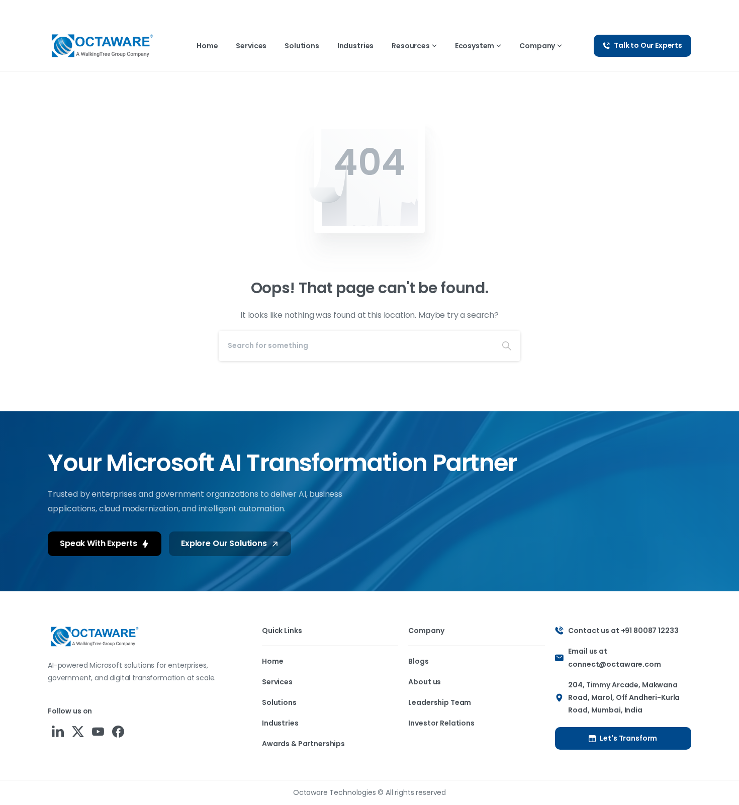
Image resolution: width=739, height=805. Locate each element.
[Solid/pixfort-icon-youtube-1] (98, 731)
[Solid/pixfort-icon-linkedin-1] (58, 731)
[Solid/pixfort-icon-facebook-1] (118, 731)
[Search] (506, 346)
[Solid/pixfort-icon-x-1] (78, 731)
